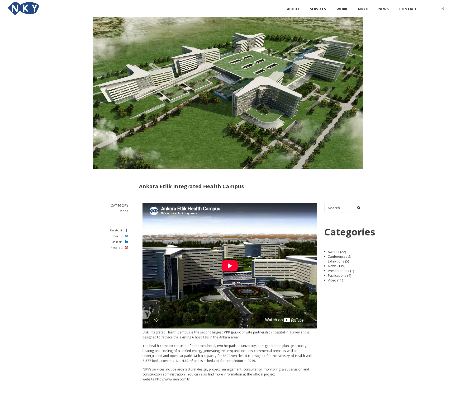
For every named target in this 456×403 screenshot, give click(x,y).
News (332, 266)
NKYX (363, 8)
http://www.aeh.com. (171, 379)
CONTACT (408, 8)
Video (332, 280)
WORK (342, 8)
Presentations (338, 270)
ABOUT (293, 8)
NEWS (383, 8)
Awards (333, 251)
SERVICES (318, 8)
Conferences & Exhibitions (339, 258)
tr (188, 379)
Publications (337, 275)
